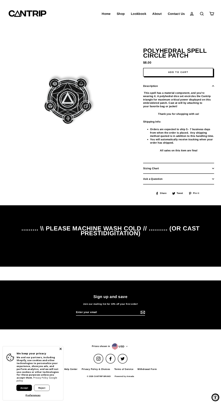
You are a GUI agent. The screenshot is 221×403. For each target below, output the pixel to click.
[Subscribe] (194, 389)
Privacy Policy (40, 377)
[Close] (60, 349)
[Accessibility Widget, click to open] (215, 397)
